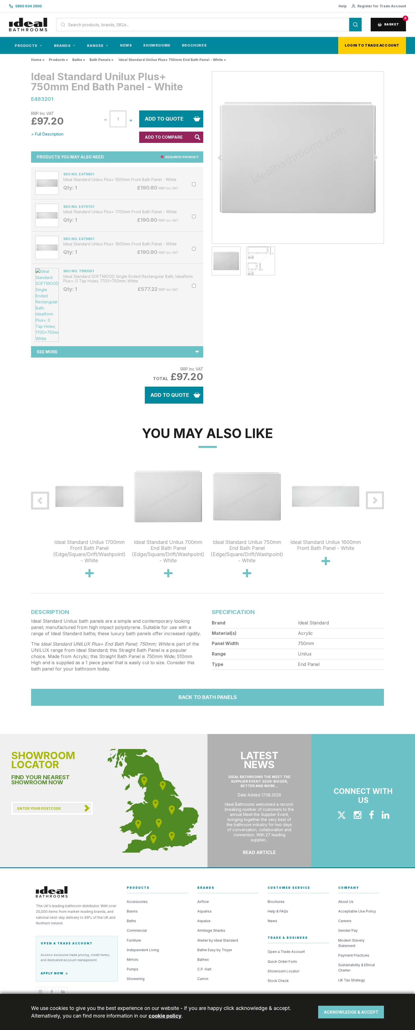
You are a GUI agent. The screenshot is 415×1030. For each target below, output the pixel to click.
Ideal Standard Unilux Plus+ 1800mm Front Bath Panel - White (120, 244)
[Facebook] (51, 991)
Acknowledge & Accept (351, 1012)
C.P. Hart (204, 969)
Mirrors (132, 959)
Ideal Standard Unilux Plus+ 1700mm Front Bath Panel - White (120, 212)
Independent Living (143, 950)
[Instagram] (40, 991)
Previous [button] (207, 157)
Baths (131, 921)
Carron (202, 979)
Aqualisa (204, 911)
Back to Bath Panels (207, 697)
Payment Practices (353, 955)
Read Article (259, 852)
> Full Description (47, 134)
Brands (62, 45)
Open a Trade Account (286, 952)
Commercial (137, 930)
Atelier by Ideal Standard (217, 940)
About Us (345, 902)
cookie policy (165, 1016)
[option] (298, 157)
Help (342, 6)
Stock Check (278, 981)
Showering (136, 979)
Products (26, 45)
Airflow (203, 902)
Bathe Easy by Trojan (214, 950)
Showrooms (156, 45)
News (126, 45)
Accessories (137, 902)
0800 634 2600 (28, 6)
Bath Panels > (101, 60)
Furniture (134, 940)
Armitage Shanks (211, 930)
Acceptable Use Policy (357, 911)
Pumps (132, 969)
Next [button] (388, 157)
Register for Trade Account (381, 6)
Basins (132, 911)
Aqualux (204, 921)
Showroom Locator (283, 971)
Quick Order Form (282, 961)
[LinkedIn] (62, 991)
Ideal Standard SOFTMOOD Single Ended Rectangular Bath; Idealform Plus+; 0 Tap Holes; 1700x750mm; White (128, 278)
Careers (344, 921)
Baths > (78, 60)
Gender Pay (348, 930)
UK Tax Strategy (351, 980)
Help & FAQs (278, 911)
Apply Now (52, 973)
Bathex (203, 959)
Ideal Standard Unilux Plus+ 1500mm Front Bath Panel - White (119, 179)
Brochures (194, 45)
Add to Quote (164, 119)
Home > (38, 60)
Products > (58, 60)
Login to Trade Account (372, 45)
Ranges (95, 45)
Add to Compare (164, 137)
